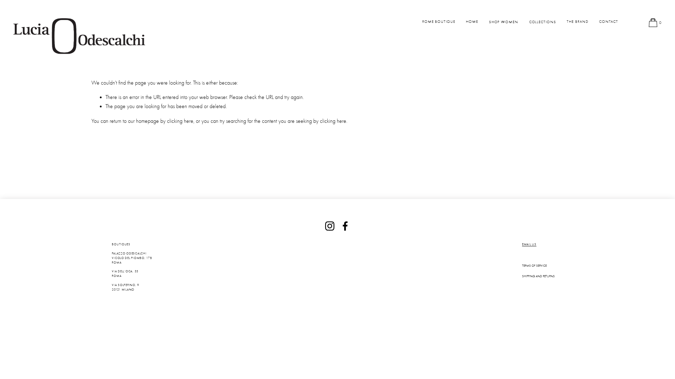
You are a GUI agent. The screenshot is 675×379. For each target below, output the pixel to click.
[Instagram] (330, 226)
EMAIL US (529, 244)
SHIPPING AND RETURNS (538, 276)
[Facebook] (345, 226)
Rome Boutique (438, 21)
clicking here (180, 121)
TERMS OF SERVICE (534, 265)
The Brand (577, 21)
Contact (608, 21)
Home (472, 21)
